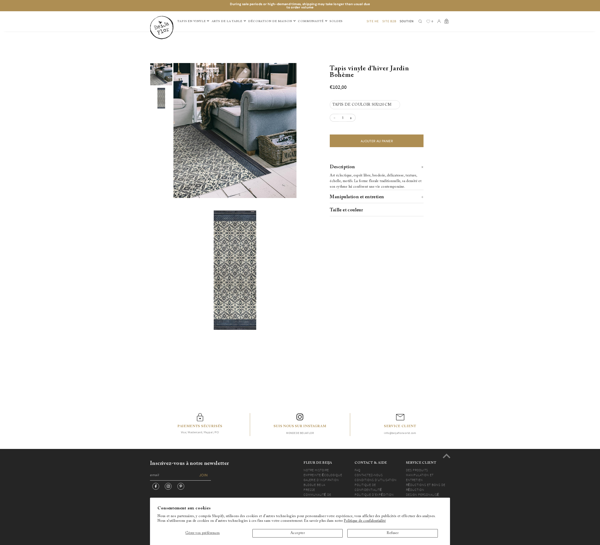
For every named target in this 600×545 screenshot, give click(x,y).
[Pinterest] (180, 486)
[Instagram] (168, 486)
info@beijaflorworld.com (400, 433)
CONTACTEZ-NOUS (369, 475)
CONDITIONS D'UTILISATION (376, 480)
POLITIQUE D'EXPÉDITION (374, 495)
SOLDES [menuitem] (336, 21)
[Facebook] (155, 486)
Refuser (392, 533)
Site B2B (389, 21)
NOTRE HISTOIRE (316, 470)
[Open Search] (420, 21)
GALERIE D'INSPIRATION (321, 480)
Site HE (373, 21)
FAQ (357, 470)
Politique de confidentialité (365, 521)
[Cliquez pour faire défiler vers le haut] (446, 456)
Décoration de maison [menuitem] (270, 21)
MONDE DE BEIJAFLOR (300, 433)
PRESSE (309, 490)
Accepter (297, 533)
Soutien (407, 21)
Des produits (417, 470)
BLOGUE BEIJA (314, 485)
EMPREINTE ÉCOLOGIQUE (323, 475)
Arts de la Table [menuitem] (227, 21)
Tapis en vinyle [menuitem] (191, 21)
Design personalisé (422, 495)
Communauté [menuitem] (311, 21)
